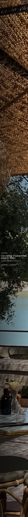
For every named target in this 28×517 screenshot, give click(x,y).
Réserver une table (24, 2)
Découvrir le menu (12, 264)
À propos (10, 2)
